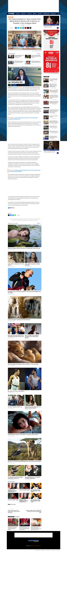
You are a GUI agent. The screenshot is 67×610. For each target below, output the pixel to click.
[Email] (28, 28)
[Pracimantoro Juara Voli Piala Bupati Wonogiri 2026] (46, 133)
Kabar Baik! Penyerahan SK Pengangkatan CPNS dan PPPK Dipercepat (14, 511)
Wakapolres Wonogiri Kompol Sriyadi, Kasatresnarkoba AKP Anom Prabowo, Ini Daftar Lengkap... (54, 111)
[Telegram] (23, 28)
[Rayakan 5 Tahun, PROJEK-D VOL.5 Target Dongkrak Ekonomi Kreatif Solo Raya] (46, 92)
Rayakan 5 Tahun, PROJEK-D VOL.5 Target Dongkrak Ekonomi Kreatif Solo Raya (54, 91)
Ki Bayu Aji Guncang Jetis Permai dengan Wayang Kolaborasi (54, 79)
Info (35, 13)
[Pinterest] (25, 28)
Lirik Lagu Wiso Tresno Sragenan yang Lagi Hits (53, 126)
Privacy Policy (53, 550)
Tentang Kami (43, 550)
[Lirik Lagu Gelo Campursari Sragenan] (46, 117)
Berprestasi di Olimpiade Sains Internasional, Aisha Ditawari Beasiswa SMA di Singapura (54, 97)
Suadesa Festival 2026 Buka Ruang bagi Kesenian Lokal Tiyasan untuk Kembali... (54, 102)
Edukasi (54, 13)
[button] (59, 14)
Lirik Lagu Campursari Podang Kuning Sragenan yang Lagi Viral (54, 137)
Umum (18, 13)
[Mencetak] (30, 28)
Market (40, 13)
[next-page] (40, 516)
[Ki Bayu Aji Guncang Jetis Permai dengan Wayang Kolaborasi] (46, 80)
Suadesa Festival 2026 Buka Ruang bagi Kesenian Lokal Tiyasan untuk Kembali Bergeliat (12, 528)
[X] (18, 28)
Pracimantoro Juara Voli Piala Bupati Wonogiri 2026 (54, 132)
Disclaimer (57, 550)
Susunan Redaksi (37, 550)
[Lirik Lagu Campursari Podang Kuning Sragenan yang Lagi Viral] (46, 138)
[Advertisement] (24, 135)
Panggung (47, 13)
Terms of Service (48, 550)
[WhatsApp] (21, 28)
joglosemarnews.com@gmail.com (36, 545)
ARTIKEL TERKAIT (11, 516)
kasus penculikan (13, 504)
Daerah (24, 13)
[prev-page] (39, 516)
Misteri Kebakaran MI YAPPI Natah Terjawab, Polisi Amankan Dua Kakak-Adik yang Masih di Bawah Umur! (36, 528)
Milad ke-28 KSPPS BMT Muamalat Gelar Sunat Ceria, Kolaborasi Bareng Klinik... (54, 121)
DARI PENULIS (17, 516)
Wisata (30, 13)
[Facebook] (16, 28)
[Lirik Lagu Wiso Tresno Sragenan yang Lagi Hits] (46, 128)
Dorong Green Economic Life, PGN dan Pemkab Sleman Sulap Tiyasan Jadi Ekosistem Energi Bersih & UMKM (24, 528)
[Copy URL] (33, 28)
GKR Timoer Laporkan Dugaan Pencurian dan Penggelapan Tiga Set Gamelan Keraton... (53, 85)
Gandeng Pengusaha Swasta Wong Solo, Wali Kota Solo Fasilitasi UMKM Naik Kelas (33, 511)
